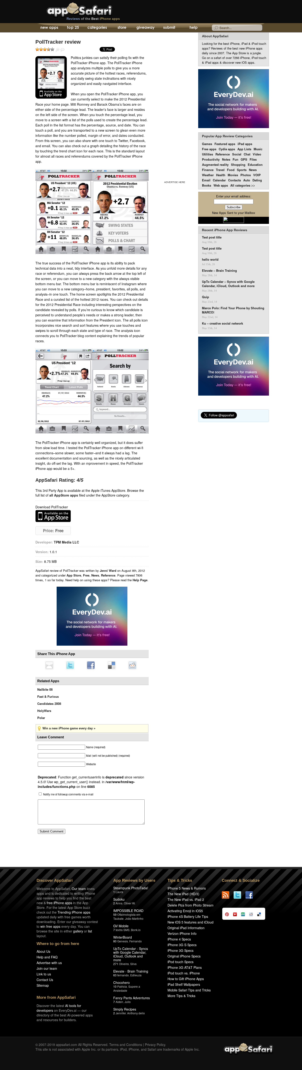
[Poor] (41, 49)
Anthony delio (136, 1013)
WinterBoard (122, 937)
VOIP (257, 175)
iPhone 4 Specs (179, 939)
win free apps (50, 926)
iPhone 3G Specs (180, 950)
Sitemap (43, 985)
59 (115, 914)
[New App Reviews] (49, 28)
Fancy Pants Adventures (131, 997)
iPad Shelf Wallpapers (184, 984)
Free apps (209, 149)
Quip (205, 297)
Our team (79, 888)
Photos (245, 175)
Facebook (90, 665)
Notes (226, 159)
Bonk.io (136, 930)
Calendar (219, 180)
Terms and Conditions (125, 1044)
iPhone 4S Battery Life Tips (188, 916)
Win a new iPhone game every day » (68, 728)
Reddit (132, 665)
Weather (208, 175)
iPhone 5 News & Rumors (187, 888)
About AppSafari (215, 36)
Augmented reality (215, 164)
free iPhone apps (59, 902)
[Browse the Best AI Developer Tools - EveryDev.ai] (92, 617)
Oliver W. (129, 903)
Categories (97, 28)
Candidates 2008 (49, 703)
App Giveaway (145, 28)
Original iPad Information (186, 927)
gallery (78, 931)
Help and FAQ (47, 957)
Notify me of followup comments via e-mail (68, 794)
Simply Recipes (124, 1009)
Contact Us (45, 979)
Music (258, 149)
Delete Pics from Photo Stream (191, 905)
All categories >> (242, 185)
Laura (119, 892)
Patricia (122, 986)
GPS (244, 159)
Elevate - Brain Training (130, 971)
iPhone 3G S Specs (182, 944)
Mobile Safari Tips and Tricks (189, 990)
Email (206, 180)
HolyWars (44, 710)
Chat (247, 154)
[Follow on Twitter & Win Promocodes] (239, 895)
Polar (41, 717)
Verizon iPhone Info (182, 933)
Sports (242, 169)
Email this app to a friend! (49, 665)
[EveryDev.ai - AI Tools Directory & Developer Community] (233, 99)
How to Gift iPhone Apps (186, 978)
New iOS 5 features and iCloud (191, 922)
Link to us (44, 974)
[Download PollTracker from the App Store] (51, 77)
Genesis (122, 941)
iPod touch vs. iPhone (184, 973)
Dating (257, 180)
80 (115, 941)
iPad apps (245, 144)
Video (257, 154)
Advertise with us (49, 962)
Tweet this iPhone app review (70, 665)
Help (193, 28)
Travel (220, 169)
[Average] (45, 49)
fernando (123, 975)
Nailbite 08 (45, 689)
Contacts (234, 180)
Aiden (119, 1002)
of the (93, 19)
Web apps (221, 185)
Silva (133, 964)
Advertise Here (174, 182)
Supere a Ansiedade (126, 988)
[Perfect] (52, 49)
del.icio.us (111, 665)
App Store (74, 575)
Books (206, 185)
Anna (119, 903)
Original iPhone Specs (184, 956)
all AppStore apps (63, 495)
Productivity (211, 159)
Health (220, 175)
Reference (108, 575)
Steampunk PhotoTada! (130, 888)
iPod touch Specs (180, 961)
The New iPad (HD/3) (183, 893)
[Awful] (37, 49)
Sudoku (119, 899)
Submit (169, 28)
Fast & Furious (48, 696)
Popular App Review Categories (227, 136)
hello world (210, 259)
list (90, 931)
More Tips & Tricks (181, 995)
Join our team (47, 968)
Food (231, 169)
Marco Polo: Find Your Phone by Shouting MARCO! (233, 310)
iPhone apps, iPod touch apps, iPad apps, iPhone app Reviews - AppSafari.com (89, 9)
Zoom (57, 50)
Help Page (140, 580)
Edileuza (136, 975)
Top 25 (73, 28)
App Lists (244, 149)
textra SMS (123, 930)
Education (255, 164)
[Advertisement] (174, 105)
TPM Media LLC (66, 542)
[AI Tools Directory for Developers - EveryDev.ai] (233, 366)
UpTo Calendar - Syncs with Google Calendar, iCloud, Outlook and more (130, 954)
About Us (43, 951)
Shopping (238, 164)
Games (207, 144)
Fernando (135, 941)
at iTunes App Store (53, 516)
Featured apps (224, 144)
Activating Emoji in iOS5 (185, 910)
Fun (235, 159)
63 (115, 975)
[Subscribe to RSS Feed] (228, 895)
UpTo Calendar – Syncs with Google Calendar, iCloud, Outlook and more (228, 284)
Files (253, 159)
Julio (128, 1002)
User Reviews (62, 50)
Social (236, 154)
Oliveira (124, 964)
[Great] (48, 49)
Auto (246, 180)
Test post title (212, 237)
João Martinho (134, 918)
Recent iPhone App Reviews (224, 230)
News (95, 575)
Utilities (207, 154)
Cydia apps (227, 149)
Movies (233, 175)
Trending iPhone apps (74, 912)
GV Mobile (121, 926)
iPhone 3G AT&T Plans (185, 967)
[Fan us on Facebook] (251, 895)
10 (115, 986)
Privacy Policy (155, 1044)
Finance (208, 169)
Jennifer (121, 1013)
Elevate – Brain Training (219, 270)
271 (115, 964)
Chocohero (121, 982)
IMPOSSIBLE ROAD (128, 910)
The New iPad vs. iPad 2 (186, 899)
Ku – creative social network (222, 323)
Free (86, 575)
